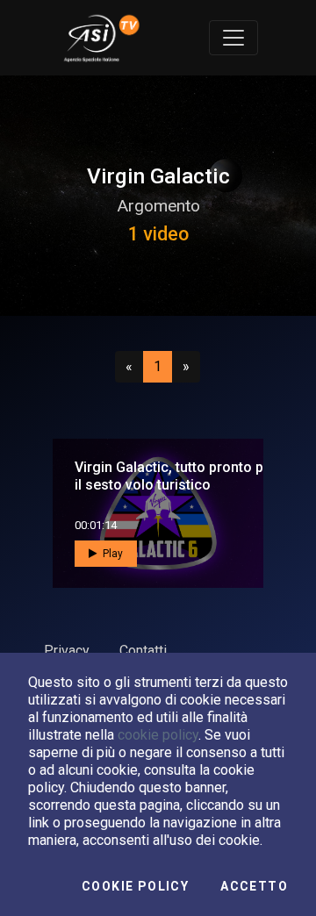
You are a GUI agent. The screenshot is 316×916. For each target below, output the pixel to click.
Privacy (67, 650)
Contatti (143, 650)
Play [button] (111, 553)
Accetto (254, 886)
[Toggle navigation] (233, 37)
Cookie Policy (135, 886)
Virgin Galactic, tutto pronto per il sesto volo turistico (175, 475)
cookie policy (158, 734)
